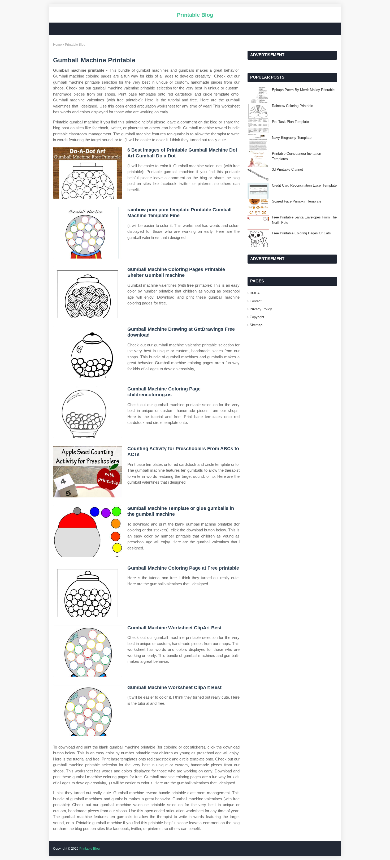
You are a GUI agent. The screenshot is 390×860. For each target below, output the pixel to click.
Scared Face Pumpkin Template (296, 201)
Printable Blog (195, 15)
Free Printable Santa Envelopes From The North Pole (304, 220)
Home (57, 44)
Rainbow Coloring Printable (292, 106)
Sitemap (256, 325)
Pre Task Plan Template (290, 122)
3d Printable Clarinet (287, 169)
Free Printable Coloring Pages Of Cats (301, 233)
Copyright (257, 317)
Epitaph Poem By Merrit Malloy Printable (303, 90)
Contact (256, 301)
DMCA (255, 293)
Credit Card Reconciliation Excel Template (304, 185)
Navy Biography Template (291, 138)
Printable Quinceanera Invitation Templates (296, 156)
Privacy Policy (261, 309)
